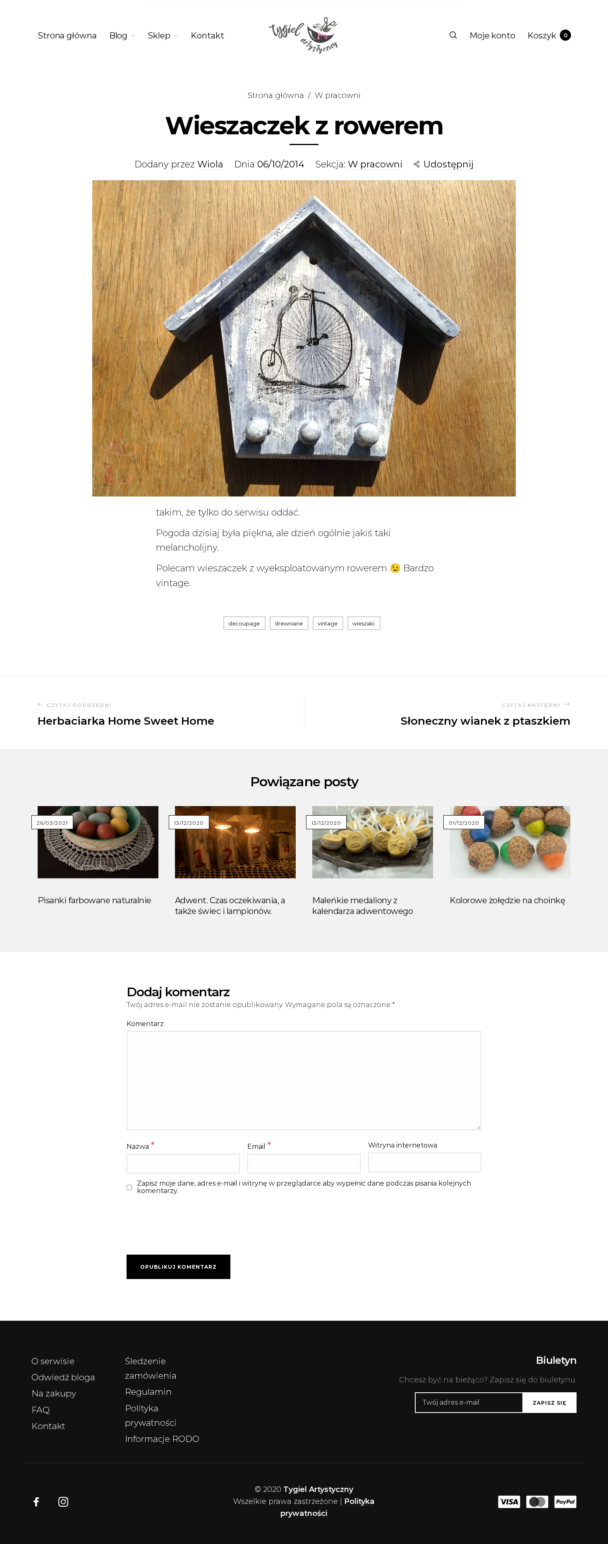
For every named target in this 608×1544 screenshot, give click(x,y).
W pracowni (338, 95)
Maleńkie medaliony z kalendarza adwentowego (362, 905)
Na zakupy (53, 1393)
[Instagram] (63, 1502)
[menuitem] (73, 35)
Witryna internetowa (402, 1145)
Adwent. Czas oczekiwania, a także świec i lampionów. (230, 905)
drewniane (289, 623)
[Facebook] (36, 1502)
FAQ (40, 1410)
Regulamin (148, 1391)
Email (259, 1145)
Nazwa (140, 1145)
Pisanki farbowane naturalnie (94, 900)
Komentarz (145, 1024)
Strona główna (276, 95)
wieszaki (363, 623)
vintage (328, 623)
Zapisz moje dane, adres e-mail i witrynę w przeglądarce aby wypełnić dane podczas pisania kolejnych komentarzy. (304, 1187)
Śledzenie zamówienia (151, 1368)
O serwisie (52, 1361)
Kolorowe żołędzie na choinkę (507, 900)
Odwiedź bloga (63, 1377)
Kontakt (48, 1426)
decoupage (244, 623)
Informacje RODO (162, 1439)
